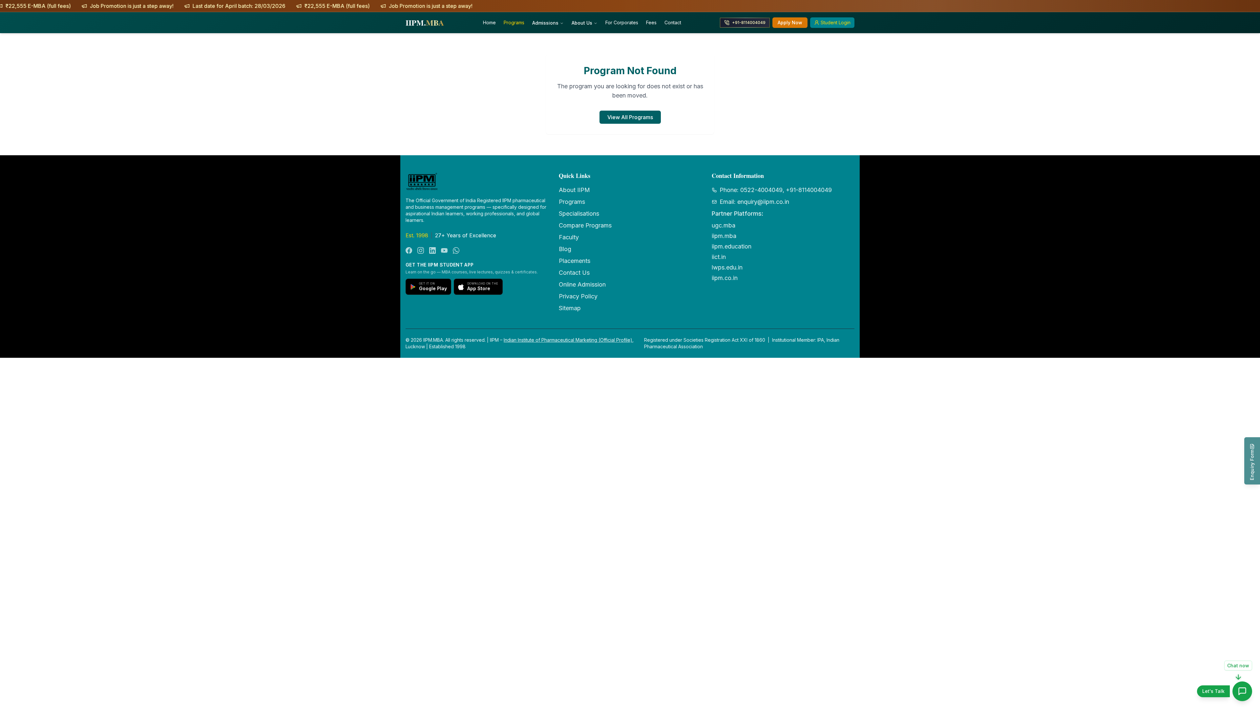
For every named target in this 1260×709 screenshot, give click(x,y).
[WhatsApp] (456, 250)
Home (489, 22)
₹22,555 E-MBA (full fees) (257, 6)
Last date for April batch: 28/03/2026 (159, 6)
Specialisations (579, 213)
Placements (574, 260)
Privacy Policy (578, 296)
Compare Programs (585, 225)
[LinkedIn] (432, 250)
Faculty (569, 237)
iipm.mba (724, 235)
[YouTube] (444, 250)
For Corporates (621, 22)
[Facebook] (409, 250)
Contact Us (574, 272)
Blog (565, 249)
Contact (672, 22)
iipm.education (731, 246)
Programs (514, 22)
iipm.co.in (725, 277)
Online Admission (582, 284)
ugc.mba (723, 225)
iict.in (719, 256)
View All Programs (630, 117)
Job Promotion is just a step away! (52, 6)
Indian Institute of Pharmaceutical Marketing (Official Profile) (568, 340)
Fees (651, 22)
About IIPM (574, 189)
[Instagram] (420, 250)
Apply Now (790, 22)
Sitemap (570, 308)
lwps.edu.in (727, 267)
